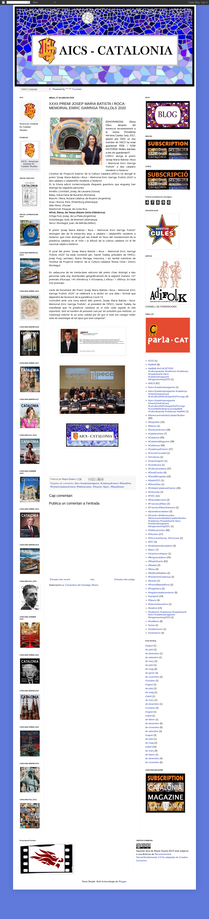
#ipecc (106, 487)
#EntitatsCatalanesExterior (62, 487)
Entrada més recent (60, 579)
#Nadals (152, 565)
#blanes (152, 426)
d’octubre (150, 680)
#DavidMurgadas (157, 476)
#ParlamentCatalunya (159, 576)
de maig (149, 669)
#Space (152, 600)
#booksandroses (156, 429)
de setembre (151, 657)
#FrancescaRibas (157, 503)
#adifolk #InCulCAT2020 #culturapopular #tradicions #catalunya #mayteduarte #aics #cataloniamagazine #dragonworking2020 (168, 374)
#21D (151, 360)
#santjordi (153, 596)
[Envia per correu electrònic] (89, 479)
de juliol (149, 649)
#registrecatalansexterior (161, 592)
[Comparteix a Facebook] (99, 479)
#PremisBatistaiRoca (159, 584)
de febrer (150, 719)
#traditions (153, 621)
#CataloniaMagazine (158, 441)
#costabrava (154, 465)
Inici (92, 579)
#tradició (152, 608)
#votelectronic (155, 629)
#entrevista (154, 492)
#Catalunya (154, 445)
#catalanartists (155, 433)
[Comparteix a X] (96, 479)
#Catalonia (153, 437)
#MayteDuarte (117, 487)
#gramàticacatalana (158, 511)
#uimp (151, 625)
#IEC (150, 541)
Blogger (123, 881)
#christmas (154, 457)
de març (149, 661)
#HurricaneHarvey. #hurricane (163, 538)
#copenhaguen (156, 461)
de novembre (152, 676)
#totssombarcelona (158, 604)
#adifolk (152, 364)
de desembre (152, 653)
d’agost (149, 645)
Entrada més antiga (124, 579)
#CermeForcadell (157, 453)
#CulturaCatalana (157, 468)
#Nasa (151, 569)
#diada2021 (154, 480)
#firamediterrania (157, 499)
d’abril (148, 696)
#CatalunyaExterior (109, 483)
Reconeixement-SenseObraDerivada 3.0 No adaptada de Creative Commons (162, 857)
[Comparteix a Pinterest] (102, 479)
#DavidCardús (155, 472)
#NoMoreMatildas (157, 573)
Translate (77, 89)
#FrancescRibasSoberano (161, 507)
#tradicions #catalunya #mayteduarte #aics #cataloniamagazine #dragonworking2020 (167, 615)
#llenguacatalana (157, 557)
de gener (150, 673)
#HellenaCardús (84, 487)
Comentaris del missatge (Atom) (81, 585)
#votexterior (154, 633)
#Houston (97, 487)
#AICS (151, 383)
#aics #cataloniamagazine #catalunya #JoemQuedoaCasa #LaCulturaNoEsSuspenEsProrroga (167, 394)
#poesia (152, 580)
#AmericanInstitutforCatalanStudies (166, 415)
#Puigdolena (154, 588)
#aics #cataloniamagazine (87, 483)
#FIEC (151, 496)
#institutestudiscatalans (160, 545)
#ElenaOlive (125, 483)
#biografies (154, 422)
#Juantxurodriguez (158, 553)
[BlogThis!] (93, 479)
